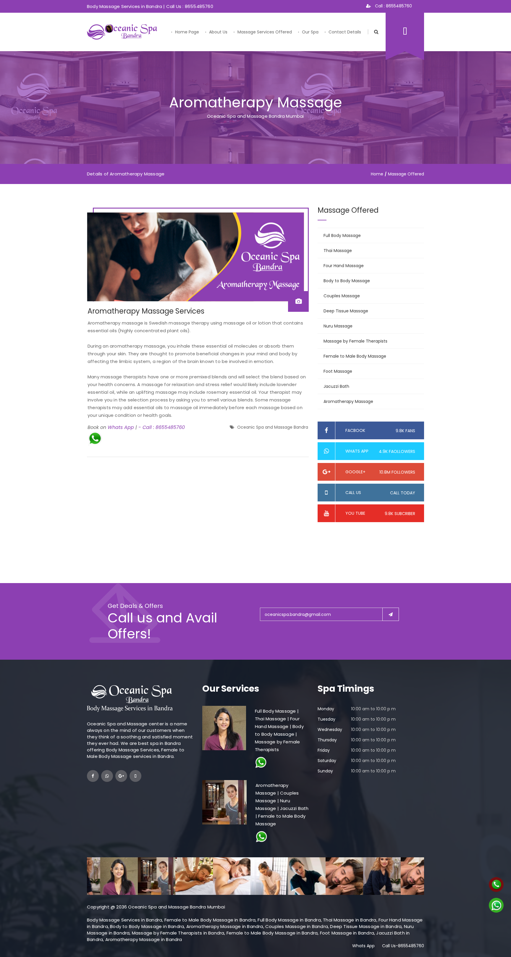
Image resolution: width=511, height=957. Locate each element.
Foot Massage (338, 371)
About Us (218, 32)
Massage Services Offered (264, 32)
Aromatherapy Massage (348, 401)
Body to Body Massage (347, 281)
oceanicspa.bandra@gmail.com (298, 614)
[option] (105, 876)
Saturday (327, 761)
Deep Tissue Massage (346, 311)
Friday (324, 750)
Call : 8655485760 (393, 6)
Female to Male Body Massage (355, 356)
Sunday (325, 771)
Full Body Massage (342, 235)
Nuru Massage (338, 326)
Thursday (327, 740)
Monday (326, 709)
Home (377, 174)
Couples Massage (342, 296)
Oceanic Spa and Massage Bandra (272, 427)
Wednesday (330, 729)
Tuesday (326, 719)
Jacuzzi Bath (336, 386)
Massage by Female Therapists (355, 341)
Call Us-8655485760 (403, 946)
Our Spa (310, 32)
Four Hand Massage (344, 266)
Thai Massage (338, 251)
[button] (95, 438)
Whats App (121, 427)
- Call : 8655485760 (161, 427)
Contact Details (345, 32)
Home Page (187, 32)
